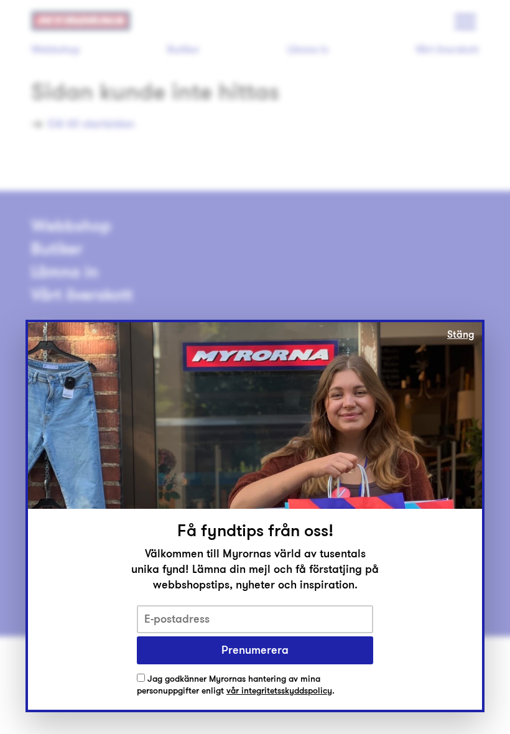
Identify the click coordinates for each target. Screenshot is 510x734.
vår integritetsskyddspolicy (279, 691)
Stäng (461, 335)
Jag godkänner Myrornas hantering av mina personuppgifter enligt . (236, 685)
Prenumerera (255, 650)
